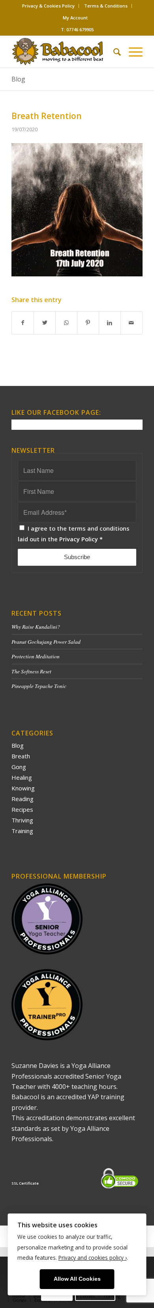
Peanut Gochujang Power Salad (46, 641)
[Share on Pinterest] (88, 323)
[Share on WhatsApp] (66, 323)
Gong (18, 767)
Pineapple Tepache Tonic (38, 686)
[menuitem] (48, 6)
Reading (22, 799)
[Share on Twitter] (44, 323)
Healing (21, 777)
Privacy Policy (78, 539)
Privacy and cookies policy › (92, 1257)
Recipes (22, 809)
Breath (20, 756)
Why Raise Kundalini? (35, 626)
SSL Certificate (25, 1183)
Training (22, 831)
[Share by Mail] (131, 323)
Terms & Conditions (106, 6)
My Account (75, 18)
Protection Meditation (35, 656)
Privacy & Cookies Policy (48, 6)
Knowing (23, 788)
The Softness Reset (31, 671)
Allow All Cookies (77, 1279)
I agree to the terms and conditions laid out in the (74, 533)
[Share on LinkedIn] (109, 323)
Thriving (22, 820)
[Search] (113, 52)
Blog (18, 79)
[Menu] (132, 52)
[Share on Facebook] (23, 323)
